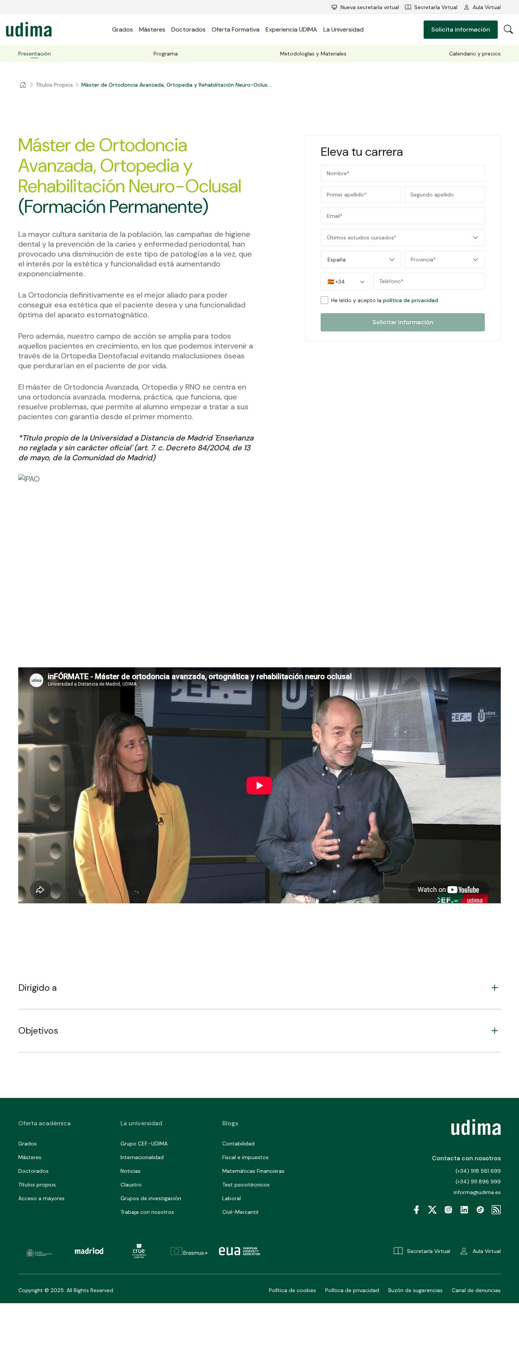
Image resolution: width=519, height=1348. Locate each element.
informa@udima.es (477, 1192)
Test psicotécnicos (246, 1184)
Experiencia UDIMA (291, 29)
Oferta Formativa (236, 29)
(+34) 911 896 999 (478, 1181)
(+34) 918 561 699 (478, 1170)
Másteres (152, 29)
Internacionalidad (142, 1157)
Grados (122, 29)
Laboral (231, 1198)
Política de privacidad (352, 1290)
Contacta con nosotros (466, 1158)
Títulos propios (37, 1184)
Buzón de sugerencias (415, 1290)
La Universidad (343, 29)
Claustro (131, 1184)
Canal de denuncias (476, 1290)
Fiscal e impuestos (245, 1157)
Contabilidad (238, 1143)
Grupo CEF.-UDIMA (144, 1143)
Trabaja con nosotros (147, 1212)
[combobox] (403, 237)
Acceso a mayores (41, 1198)
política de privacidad (410, 300)
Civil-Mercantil (240, 1212)
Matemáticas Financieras (253, 1170)
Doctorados (188, 29)
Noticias (130, 1170)
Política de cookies (292, 1290)
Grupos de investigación (150, 1198)
